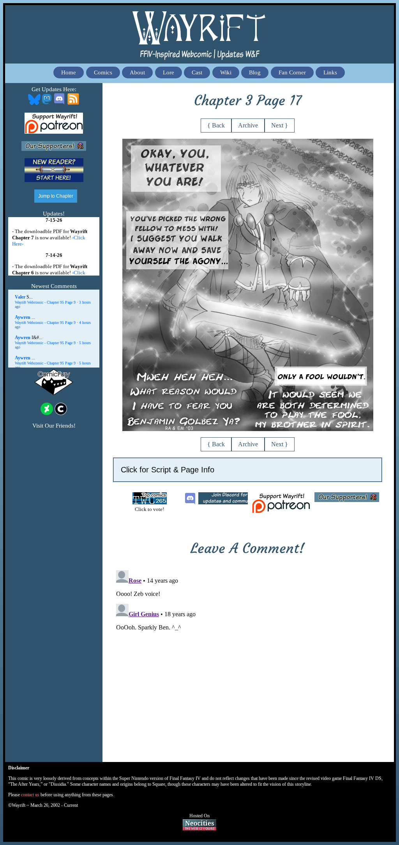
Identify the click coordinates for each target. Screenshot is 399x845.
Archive (248, 125)
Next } (279, 125)
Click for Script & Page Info (167, 469)
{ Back (216, 125)
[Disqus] (247, 664)
